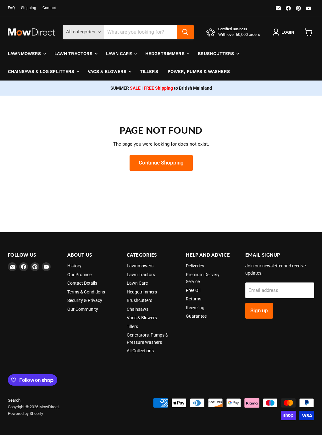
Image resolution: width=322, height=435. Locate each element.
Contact (49, 8)
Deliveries (195, 265)
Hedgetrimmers (165, 53)
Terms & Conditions (86, 291)
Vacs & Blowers (108, 71)
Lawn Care (119, 53)
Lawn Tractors (74, 53)
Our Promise (79, 274)
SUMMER (125, 88)
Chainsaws (137, 309)
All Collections (140, 350)
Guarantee (196, 316)
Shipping (28, 8)
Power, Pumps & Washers (199, 71)
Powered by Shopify (25, 413)
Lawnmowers (25, 53)
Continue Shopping (161, 162)
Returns (193, 298)
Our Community (82, 309)
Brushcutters (217, 53)
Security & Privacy (84, 300)
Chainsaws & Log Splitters (42, 71)
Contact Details (82, 283)
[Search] (185, 32)
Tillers (149, 71)
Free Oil (193, 290)
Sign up (259, 310)
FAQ (11, 8)
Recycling (195, 307)
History (74, 265)
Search (14, 400)
